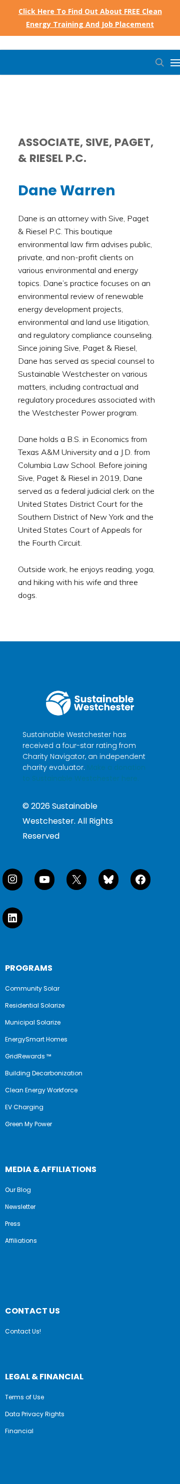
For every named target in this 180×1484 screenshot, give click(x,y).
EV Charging (24, 1107)
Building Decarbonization (43, 1073)
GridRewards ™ (28, 1056)
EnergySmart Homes (36, 1039)
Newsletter (20, 1207)
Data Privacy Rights (34, 1414)
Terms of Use (24, 1397)
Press (12, 1224)
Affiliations (21, 1241)
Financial (19, 1431)
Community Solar (32, 989)
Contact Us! (23, 1332)
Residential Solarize (34, 1006)
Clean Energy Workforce (41, 1090)
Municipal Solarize (32, 1023)
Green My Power (28, 1124)
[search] (158, 62)
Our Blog (18, 1190)
